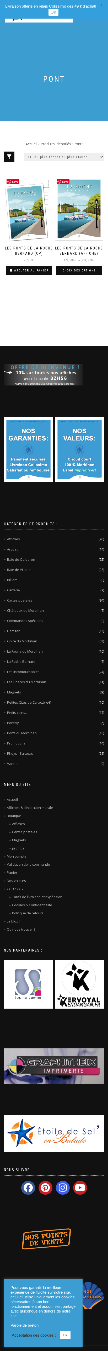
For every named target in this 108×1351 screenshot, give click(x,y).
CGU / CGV (15, 888)
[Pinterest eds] (45, 1188)
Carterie (13, 590)
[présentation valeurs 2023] (79, 449)
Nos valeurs (16, 880)
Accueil (31, 143)
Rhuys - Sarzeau (20, 753)
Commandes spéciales (25, 620)
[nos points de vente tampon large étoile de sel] (43, 1238)
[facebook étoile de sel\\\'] (28, 1188)
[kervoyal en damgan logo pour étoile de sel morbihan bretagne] (79, 983)
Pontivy (13, 722)
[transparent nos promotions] (88, 1295)
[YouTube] (80, 1188)
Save (15, 182)
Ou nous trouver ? (21, 929)
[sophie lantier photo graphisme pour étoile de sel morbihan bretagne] (28, 983)
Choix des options (79, 270)
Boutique (14, 815)
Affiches (13, 539)
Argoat (12, 549)
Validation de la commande (28, 864)
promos (18, 848)
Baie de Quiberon (21, 559)
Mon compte (16, 856)
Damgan (13, 631)
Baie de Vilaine (19, 569)
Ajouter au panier (31, 270)
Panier (12, 872)
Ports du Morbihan (22, 733)
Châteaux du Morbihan (25, 610)
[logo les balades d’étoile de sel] (54, 1133)
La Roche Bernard (21, 661)
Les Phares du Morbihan (26, 682)
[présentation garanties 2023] (28, 449)
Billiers (12, 579)
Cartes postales (19, 600)
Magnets (14, 692)
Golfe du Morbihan (22, 641)
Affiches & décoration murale (30, 807)
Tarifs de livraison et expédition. (37, 896)
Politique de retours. (28, 913)
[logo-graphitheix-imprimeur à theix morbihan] (54, 1065)
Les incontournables (23, 671)
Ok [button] (65, 1335)
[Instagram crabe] (63, 1188)
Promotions (16, 743)
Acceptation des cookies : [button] (34, 1335)
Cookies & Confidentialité (32, 905)
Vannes (13, 763)
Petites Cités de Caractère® (29, 702)
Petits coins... (17, 712)
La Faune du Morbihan (25, 651)
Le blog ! (13, 921)
